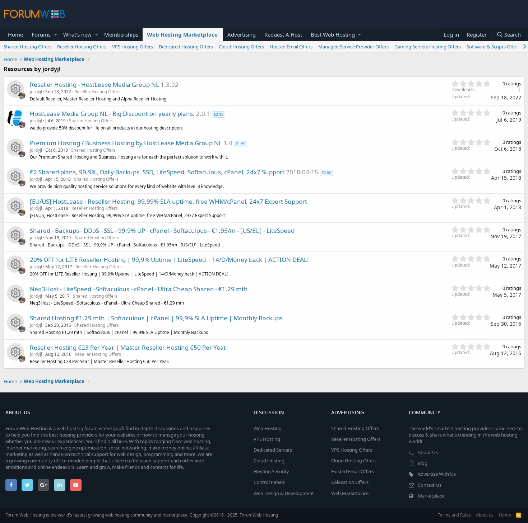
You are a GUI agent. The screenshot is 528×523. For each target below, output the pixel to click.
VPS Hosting (267, 439)
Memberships (121, 34)
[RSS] (519, 515)
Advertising (241, 34)
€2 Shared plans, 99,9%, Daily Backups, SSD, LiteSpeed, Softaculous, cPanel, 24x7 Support (157, 172)
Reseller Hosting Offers (81, 46)
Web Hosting (268, 428)
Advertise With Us (437, 474)
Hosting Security (271, 471)
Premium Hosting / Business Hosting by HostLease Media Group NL (126, 143)
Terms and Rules (454, 515)
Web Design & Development (284, 493)
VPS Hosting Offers (132, 46)
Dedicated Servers (273, 450)
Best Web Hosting (333, 34)
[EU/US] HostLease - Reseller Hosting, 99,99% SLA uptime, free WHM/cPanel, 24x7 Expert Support (168, 201)
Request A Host (283, 34)
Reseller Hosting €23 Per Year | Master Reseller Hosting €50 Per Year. (128, 347)
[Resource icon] (15, 89)
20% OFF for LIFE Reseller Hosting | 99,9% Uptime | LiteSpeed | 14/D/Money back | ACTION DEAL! (169, 259)
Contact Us (429, 485)
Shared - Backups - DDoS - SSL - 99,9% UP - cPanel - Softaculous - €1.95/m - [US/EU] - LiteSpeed (162, 230)
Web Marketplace (350, 493)
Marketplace (431, 496)
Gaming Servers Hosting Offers (427, 46)
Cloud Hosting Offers (241, 46)
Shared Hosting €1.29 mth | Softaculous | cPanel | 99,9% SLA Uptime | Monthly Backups (156, 318)
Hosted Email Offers (291, 46)
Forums (41, 34)
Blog (422, 463)
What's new (77, 34)
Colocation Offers (350, 482)
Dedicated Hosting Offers (186, 46)
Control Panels (269, 482)
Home (15, 34)
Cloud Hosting (269, 460)
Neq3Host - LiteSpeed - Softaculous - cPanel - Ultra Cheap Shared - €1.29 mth (139, 289)
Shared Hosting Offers (27, 46)
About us (485, 515)
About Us (428, 452)
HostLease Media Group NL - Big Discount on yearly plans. (112, 113)
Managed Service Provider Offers (353, 46)
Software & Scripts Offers (493, 46)
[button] (55, 34)
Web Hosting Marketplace (182, 34)
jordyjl (36, 92)
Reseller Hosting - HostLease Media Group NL (94, 84)
